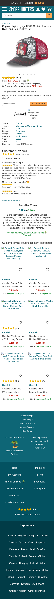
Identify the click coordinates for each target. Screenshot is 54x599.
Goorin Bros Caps (27, 423)
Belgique (22, 535)
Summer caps (27, 416)
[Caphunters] (15, 9)
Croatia (13, 542)
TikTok (39, 474)
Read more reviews (11, 200)
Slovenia (14, 584)
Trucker (19, 123)
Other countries (36, 590)
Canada (44, 535)
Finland (23, 556)
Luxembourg (33, 570)
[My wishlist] (43, 9)
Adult (18, 128)
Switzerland (38, 584)
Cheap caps (27, 419)
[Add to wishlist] (20, 269)
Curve (18, 139)
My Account (14, 474)
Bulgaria (33, 535)
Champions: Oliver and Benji (29, 126)
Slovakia (43, 577)
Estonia (13, 556)
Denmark (14, 549)
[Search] (49, 15)
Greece (13, 563)
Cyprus (22, 542)
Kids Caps (27, 431)
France (32, 556)
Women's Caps (27, 427)
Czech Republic (36, 542)
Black (18, 141)
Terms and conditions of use (14, 499)
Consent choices (15, 488)
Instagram (39, 488)
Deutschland (28, 549)
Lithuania (19, 570)
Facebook (39, 481)
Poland (10, 577)
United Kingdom (17, 590)
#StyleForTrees (13, 481)
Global (41, 556)
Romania (31, 577)
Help (14, 467)
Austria (12, 535)
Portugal (20, 577)
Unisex (19, 134)
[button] (19, 74)
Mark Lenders (22, 136)
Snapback (20, 131)
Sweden (25, 584)
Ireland (34, 563)
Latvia (9, 570)
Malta (45, 570)
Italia (42, 563)
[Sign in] (38, 9)
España (41, 549)
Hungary (23, 563)
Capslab (6, 23)
